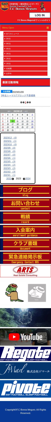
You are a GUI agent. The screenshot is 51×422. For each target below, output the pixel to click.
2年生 (8, 59)
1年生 (8, 64)
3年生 (8, 54)
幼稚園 (9, 68)
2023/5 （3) (9, 161)
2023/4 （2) (9, 165)
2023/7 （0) (9, 155)
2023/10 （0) (10, 144)
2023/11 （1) (10, 141)
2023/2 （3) (9, 172)
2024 (27, 178)
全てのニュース (12, 34)
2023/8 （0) (9, 151)
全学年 (9, 73)
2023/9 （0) (9, 148)
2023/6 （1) (9, 158)
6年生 (8, 44)
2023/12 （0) (10, 138)
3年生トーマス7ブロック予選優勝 (18, 95)
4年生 (8, 49)
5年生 (8, 39)
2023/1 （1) (9, 175)
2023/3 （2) (9, 168)
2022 (8, 178)
